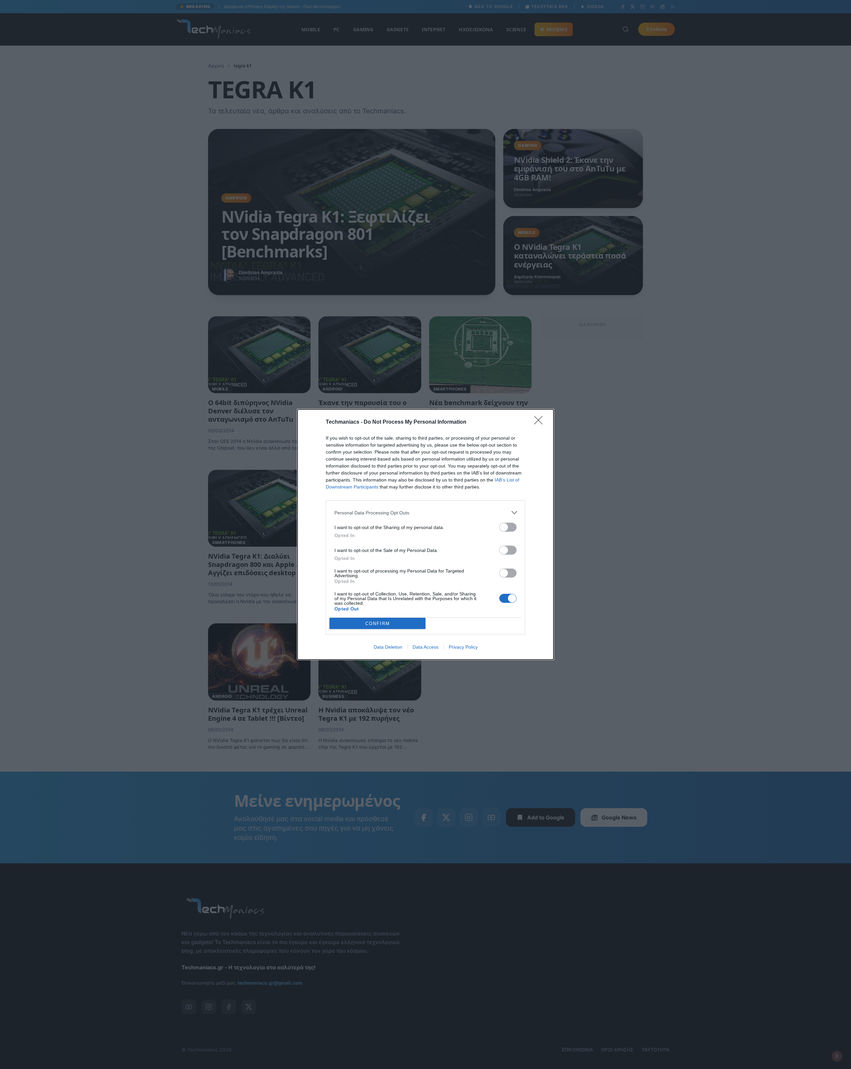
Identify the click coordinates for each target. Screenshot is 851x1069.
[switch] (508, 527)
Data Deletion (388, 647)
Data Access (425, 647)
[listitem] (425, 512)
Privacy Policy (463, 647)
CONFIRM (377, 623)
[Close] (540, 422)
